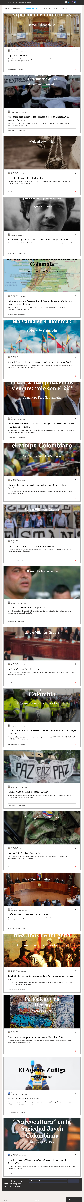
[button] (78, 9)
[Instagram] (72, 2)
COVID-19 (46, 8)
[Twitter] (69, 2)
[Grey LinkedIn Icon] (7, 1200)
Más (63, 8)
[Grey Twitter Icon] (4, 1200)
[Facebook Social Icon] (75, 2)
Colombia (17, 8)
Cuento (55, 8)
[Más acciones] (76, 50)
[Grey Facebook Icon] (10, 1200)
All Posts (6, 8)
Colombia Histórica (31, 8)
